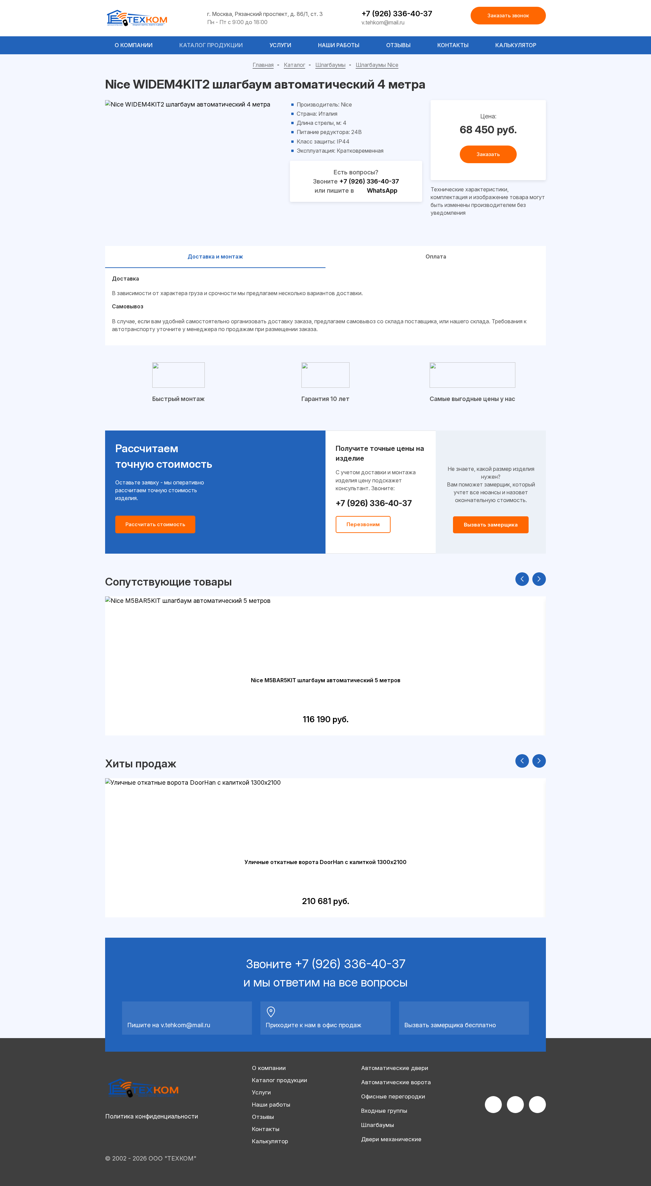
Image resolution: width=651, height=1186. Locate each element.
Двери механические (391, 1139)
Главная (263, 64)
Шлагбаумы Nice (377, 64)
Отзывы (398, 45)
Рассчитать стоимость (155, 524)
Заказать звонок (508, 15)
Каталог (294, 64)
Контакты (453, 45)
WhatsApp (382, 190)
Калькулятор (515, 45)
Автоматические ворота (396, 1082)
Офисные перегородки (393, 1096)
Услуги (280, 45)
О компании (134, 45)
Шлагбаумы (330, 64)
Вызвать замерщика (491, 524)
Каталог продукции (211, 45)
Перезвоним (363, 524)
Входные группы (384, 1110)
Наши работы (338, 45)
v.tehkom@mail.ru (383, 22)
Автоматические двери (394, 1068)
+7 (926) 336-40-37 (396, 13)
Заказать (488, 154)
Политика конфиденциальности (151, 1116)
